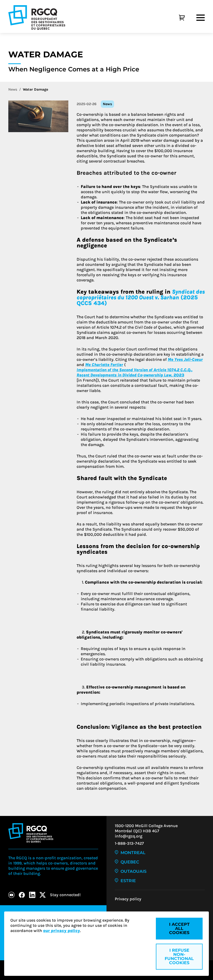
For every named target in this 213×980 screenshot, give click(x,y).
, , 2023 (134, 372)
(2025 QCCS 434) (141, 297)
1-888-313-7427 (129, 843)
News (12, 89)
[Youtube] (11, 895)
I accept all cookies (179, 928)
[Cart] (176, 18)
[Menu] (200, 18)
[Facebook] (22, 895)
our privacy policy (61, 930)
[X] (42, 895)
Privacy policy (128, 898)
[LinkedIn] (32, 895)
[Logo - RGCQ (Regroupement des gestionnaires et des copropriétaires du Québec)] (36, 17)
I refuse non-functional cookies (179, 956)
